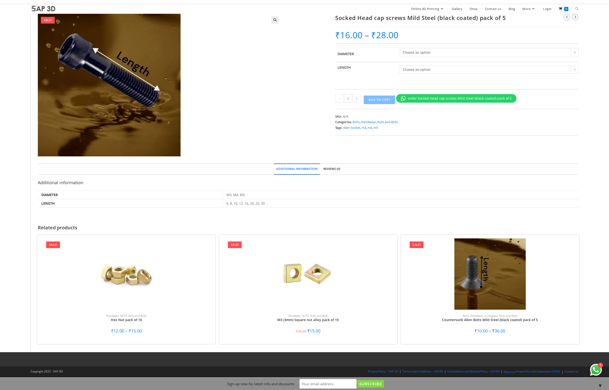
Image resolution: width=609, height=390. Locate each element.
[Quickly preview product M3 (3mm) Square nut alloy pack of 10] (389, 246)
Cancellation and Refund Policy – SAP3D (473, 371)
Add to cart (379, 100)
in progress (491, 316)
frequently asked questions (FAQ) (538, 371)
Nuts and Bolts (387, 122)
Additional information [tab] (297, 169)
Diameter (346, 54)
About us (509, 372)
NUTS (123, 316)
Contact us (572, 371)
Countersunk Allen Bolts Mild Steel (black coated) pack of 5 (490, 320)
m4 (370, 127)
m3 (364, 127)
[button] (275, 20)
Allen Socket (351, 127)
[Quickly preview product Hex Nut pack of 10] (207, 246)
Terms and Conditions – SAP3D (422, 371)
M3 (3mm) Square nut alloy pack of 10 (308, 320)
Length (344, 67)
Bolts (356, 122)
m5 (375, 127)
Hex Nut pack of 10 (126, 320)
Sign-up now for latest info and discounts (260, 383)
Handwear (368, 122)
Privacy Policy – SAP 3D (383, 371)
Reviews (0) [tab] (331, 169)
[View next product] (575, 17)
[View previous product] (567, 17)
